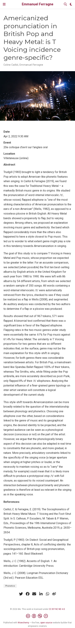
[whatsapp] (47, 593)
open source (46, 622)
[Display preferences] (71, 4)
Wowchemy (23, 622)
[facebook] (27, 593)
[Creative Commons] (37, 616)
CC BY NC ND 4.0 (57, 609)
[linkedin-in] (40, 593)
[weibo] (54, 593)
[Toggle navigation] (4, 4)
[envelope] (34, 593)
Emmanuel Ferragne (37, 4)
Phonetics (10, 586)
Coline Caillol (10, 64)
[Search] (65, 4)
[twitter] (21, 593)
